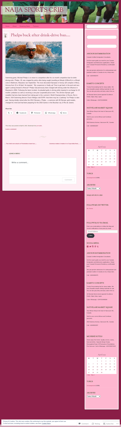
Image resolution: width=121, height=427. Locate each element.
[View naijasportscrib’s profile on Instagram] (93, 246)
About (15, 26)
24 (106, 161)
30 (101, 164)
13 (89, 158)
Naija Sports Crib (34, 10)
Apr (5, 35)
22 (97, 161)
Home (7, 26)
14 (93, 158)
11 (110, 156)
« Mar (88, 167)
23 (101, 161)
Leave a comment (10, 129)
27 (89, 164)
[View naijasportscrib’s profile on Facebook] (88, 246)
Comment (68, 180)
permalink (39, 125)
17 (106, 158)
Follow (90, 235)
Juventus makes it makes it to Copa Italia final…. (65, 143)
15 (97, 158)
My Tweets (90, 208)
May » (93, 167)
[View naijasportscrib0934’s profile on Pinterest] (95, 246)
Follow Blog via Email (97, 223)
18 (110, 158)
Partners (36, 26)
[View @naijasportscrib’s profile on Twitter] (90, 246)
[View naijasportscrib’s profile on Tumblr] (98, 246)
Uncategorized (91, 177)
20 (89, 161)
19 (114, 158)
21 (93, 161)
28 (93, 164)
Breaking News (25, 26)
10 (106, 156)
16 (101, 158)
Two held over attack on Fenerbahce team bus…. (20, 143)
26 (114, 161)
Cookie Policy (46, 423)
